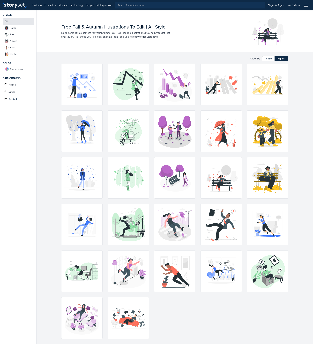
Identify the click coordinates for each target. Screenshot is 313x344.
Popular (281, 58)
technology (76, 5)
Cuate (13, 54)
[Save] (98, 79)
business (37, 5)
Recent (268, 58)
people (90, 5)
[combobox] (190, 5)
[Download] (98, 73)
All (6, 21)
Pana (12, 47)
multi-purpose (104, 5)
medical (63, 5)
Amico (13, 41)
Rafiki (13, 28)
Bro (12, 34)
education (50, 5)
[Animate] (98, 67)
